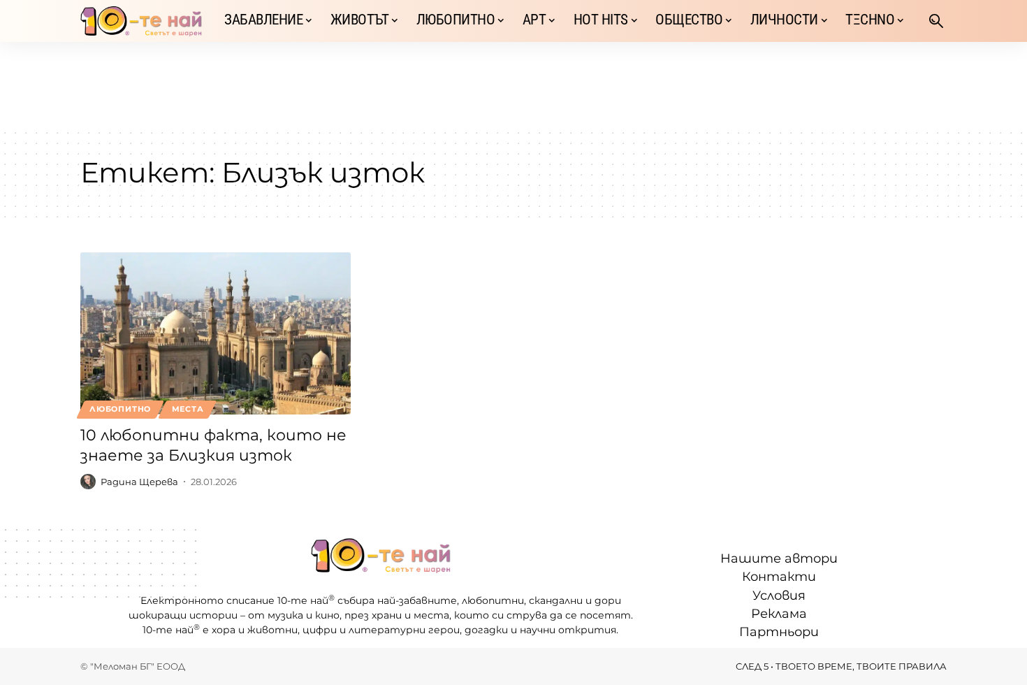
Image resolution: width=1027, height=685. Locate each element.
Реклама (779, 613)
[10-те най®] (141, 21)
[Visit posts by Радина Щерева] (88, 481)
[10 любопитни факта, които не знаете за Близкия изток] (215, 333)
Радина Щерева (139, 481)
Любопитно (120, 409)
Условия (779, 595)
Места (188, 409)
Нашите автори (779, 558)
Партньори (779, 632)
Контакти (779, 576)
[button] (936, 21)
